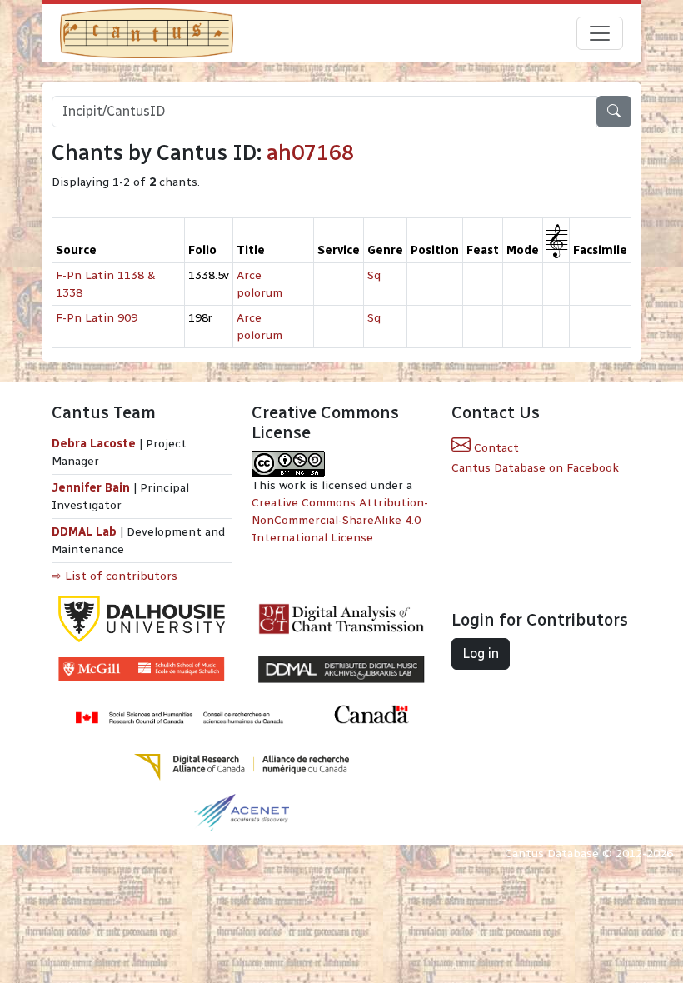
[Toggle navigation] (599, 33)
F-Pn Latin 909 (96, 318)
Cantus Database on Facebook (535, 468)
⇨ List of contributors (114, 576)
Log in (480, 653)
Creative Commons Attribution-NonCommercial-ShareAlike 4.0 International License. (340, 520)
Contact (495, 448)
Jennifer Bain (92, 488)
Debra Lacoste (94, 444)
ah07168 (310, 153)
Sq (374, 275)
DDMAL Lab (84, 532)
